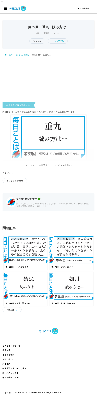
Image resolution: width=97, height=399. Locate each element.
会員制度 (6, 350)
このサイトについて (11, 345)
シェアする (59, 41)
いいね (38, 41)
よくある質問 (9, 354)
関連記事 (11, 309)
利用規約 (6, 364)
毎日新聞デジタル (10, 377)
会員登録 (85, 8)
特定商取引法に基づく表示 (15, 368)
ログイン (77, 8)
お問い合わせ (9, 359)
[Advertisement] (48, 79)
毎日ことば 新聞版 (42, 33)
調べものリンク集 (10, 373)
